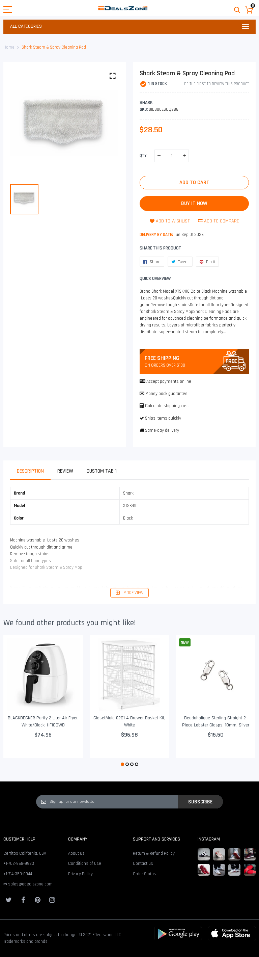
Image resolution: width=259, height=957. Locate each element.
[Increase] (184, 156)
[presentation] (17, 701)
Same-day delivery (162, 430)
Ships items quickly (163, 418)
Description (30, 471)
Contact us (143, 863)
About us (76, 853)
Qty (143, 155)
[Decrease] (159, 156)
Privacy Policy (80, 874)
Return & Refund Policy (154, 853)
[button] (122, 764)
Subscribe (200, 801)
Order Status (144, 874)
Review (65, 471)
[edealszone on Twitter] (8, 900)
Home (9, 47)
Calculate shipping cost (167, 405)
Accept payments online (168, 381)
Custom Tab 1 (102, 471)
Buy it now (194, 203)
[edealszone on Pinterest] (37, 900)
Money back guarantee (166, 393)
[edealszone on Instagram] (52, 900)
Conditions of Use (84, 863)
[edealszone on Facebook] (23, 900)
